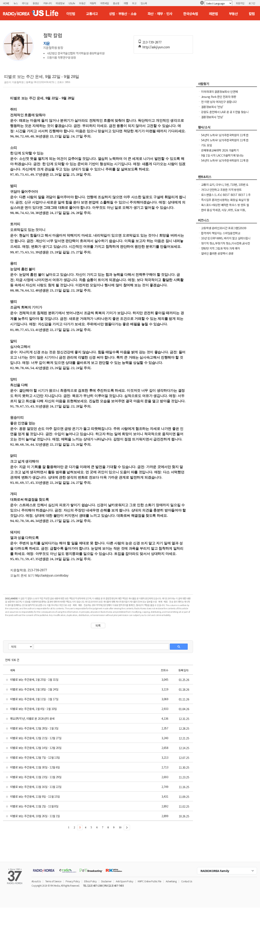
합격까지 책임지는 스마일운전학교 (220, 233)
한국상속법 (190, 13)
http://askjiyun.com (156, 46)
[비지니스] (226, 221)
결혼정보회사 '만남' (212, 107)
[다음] (127, 827)
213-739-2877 (152, 42)
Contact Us (186, 881)
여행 (126, 3)
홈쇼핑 (116, 3)
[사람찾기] (226, 85)
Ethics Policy (90, 881)
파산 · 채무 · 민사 (160, 13)
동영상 (36, 3)
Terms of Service (53, 881)
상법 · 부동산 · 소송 (122, 13)
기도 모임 (206, 145)
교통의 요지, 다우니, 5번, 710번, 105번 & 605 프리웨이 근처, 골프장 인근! (224, 187)
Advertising (171, 881)
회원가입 (240, 3)
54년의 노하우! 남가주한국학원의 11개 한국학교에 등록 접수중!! (225, 162)
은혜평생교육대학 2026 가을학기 (220, 150)
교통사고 (92, 13)
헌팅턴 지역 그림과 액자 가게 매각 (220, 248)
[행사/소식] (226, 128)
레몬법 (213, 13)
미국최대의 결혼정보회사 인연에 (219, 92)
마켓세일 (104, 3)
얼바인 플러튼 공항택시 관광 (217, 253)
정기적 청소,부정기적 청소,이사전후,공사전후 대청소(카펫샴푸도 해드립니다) (225, 245)
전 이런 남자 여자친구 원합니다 (219, 102)
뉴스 (16, 3)
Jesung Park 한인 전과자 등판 (218, 97)
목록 (98, 625)
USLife (72, 3)
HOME (6, 3)
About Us (36, 881)
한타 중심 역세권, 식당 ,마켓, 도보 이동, (223, 210)
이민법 (70, 13)
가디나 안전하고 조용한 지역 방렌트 (221, 190)
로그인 (252, 3)
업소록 (144, 3)
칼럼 (252, 13)
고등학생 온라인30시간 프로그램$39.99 (223, 228)
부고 (134, 3)
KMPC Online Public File (149, 881)
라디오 (25, 3)
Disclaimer (106, 881)
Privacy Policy (73, 881)
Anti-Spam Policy (124, 881)
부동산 (82, 3)
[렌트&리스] (226, 178)
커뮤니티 (47, 3)
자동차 (93, 3)
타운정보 (60, 3)
